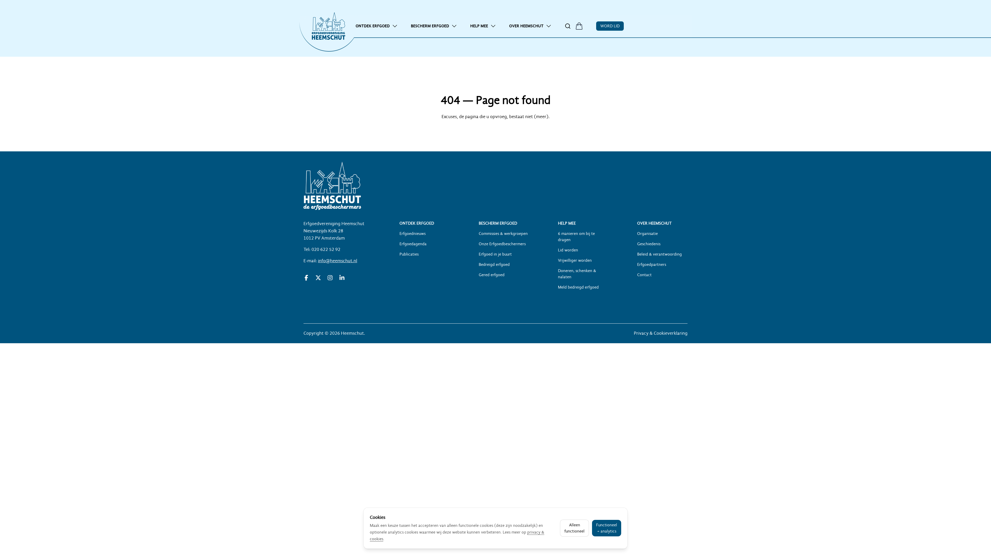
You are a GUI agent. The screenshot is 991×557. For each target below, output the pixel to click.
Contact (644, 275)
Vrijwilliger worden (575, 260)
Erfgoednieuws (412, 233)
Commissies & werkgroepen (503, 233)
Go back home (495, 131)
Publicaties (409, 254)
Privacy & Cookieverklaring (661, 333)
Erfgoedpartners (651, 264)
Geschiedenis (648, 244)
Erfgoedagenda (413, 244)
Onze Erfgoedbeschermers (502, 244)
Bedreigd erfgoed (494, 264)
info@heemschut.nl (337, 261)
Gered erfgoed (492, 275)
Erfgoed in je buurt (495, 254)
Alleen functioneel (574, 528)
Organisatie (647, 233)
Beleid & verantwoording (659, 254)
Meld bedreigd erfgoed (578, 287)
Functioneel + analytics (606, 528)
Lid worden (568, 250)
